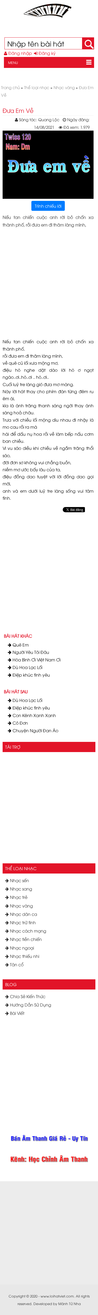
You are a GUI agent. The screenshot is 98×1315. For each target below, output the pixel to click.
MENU (11, 62)
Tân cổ (16, 964)
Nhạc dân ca (23, 914)
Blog (11, 984)
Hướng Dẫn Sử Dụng (30, 1005)
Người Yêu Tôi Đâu (30, 652)
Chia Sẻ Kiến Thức (27, 996)
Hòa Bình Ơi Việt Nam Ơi (36, 659)
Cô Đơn (19, 723)
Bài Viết (16, 1013)
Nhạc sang (20, 889)
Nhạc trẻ (18, 897)
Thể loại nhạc (21, 868)
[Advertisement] (49, 280)
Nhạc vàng (21, 906)
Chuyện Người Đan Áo (34, 730)
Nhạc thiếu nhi (24, 956)
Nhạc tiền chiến (25, 939)
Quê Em (20, 645)
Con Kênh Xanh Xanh (33, 715)
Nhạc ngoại (21, 948)
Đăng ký (47, 53)
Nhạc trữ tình (22, 922)
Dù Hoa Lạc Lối (26, 667)
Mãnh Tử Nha (69, 1303)
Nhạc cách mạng (27, 931)
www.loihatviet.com (57, 1296)
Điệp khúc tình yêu (30, 675)
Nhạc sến (19, 880)
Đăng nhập (19, 53)
